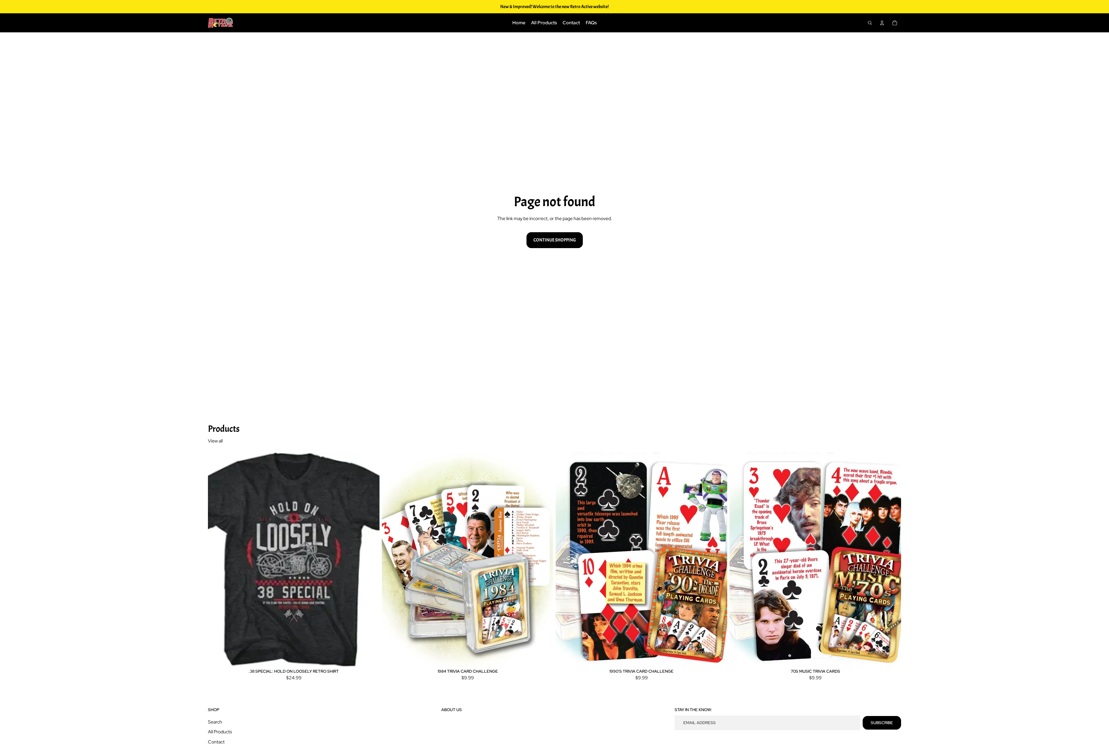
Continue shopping (554, 240)
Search (215, 722)
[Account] (882, 22)
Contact (216, 742)
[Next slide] (370, 559)
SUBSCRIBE (882, 722)
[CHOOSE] (370, 658)
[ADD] (544, 658)
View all (215, 441)
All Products (220, 732)
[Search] (870, 22)
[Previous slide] (216, 559)
